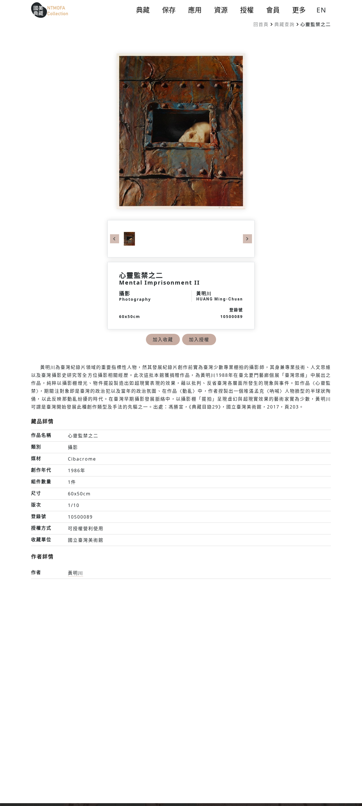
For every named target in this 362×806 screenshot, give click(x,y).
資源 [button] (221, 10)
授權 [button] (247, 10)
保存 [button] (169, 10)
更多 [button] (299, 10)
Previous (114, 238)
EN (321, 9)
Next (247, 238)
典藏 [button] (143, 10)
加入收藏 (163, 339)
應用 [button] (195, 10)
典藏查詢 (284, 24)
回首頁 (261, 24)
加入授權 (199, 339)
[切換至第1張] (129, 238)
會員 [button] (273, 10)
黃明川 (75, 573)
